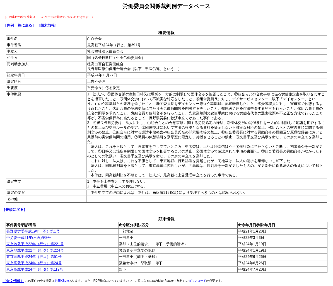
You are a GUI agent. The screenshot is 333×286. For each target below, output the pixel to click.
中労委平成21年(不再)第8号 (28, 238)
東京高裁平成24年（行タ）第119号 (34, 269)
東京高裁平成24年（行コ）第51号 (34, 257)
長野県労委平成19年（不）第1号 (33, 231)
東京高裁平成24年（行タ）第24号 (34, 263)
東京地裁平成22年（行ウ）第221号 (35, 244)
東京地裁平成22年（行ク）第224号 (35, 250)
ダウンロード (197, 280)
